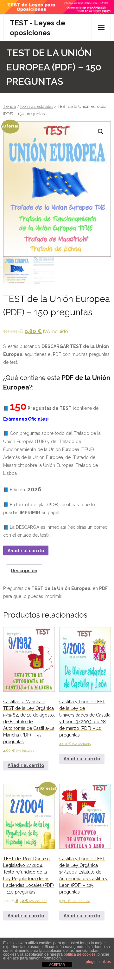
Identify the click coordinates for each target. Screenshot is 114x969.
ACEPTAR (57, 964)
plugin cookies (98, 961)
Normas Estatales (36, 106)
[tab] (24, 570)
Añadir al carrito (26, 550)
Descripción (24, 570)
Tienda (9, 106)
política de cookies (80, 954)
